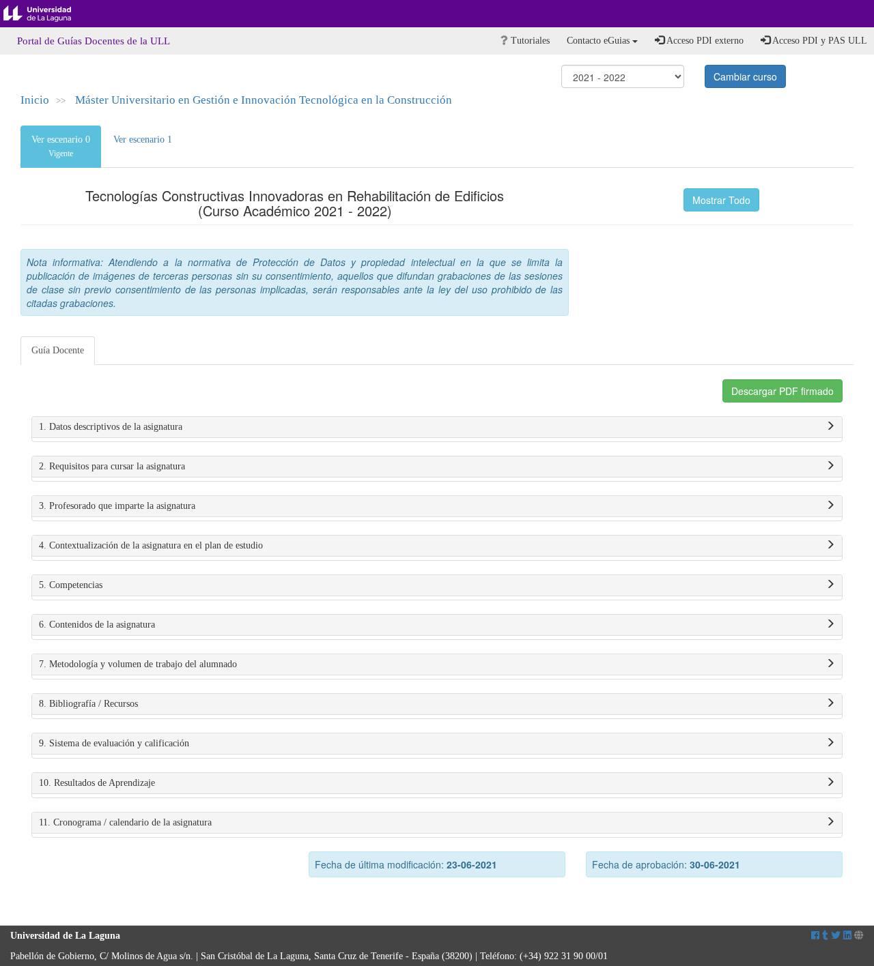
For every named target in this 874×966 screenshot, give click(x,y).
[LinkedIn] (847, 936)
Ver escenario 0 (60, 146)
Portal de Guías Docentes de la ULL (93, 40)
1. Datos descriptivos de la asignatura (110, 427)
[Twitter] (836, 936)
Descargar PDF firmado (782, 391)
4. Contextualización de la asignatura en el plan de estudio (151, 545)
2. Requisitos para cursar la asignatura (112, 466)
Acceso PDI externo (704, 40)
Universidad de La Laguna (47, 13)
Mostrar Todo (721, 200)
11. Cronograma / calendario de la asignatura (125, 822)
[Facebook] (815, 936)
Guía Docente (57, 350)
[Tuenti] (825, 936)
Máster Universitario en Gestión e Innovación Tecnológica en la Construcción (263, 99)
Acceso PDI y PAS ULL (818, 40)
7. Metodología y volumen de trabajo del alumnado (138, 664)
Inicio (34, 99)
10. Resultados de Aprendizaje (97, 783)
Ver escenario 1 (142, 139)
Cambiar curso (745, 76)
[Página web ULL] (859, 936)
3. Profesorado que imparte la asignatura (117, 506)
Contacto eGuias (599, 40)
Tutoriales (529, 40)
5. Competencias (70, 585)
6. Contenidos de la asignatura (97, 624)
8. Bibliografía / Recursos (88, 704)
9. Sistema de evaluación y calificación (114, 743)
